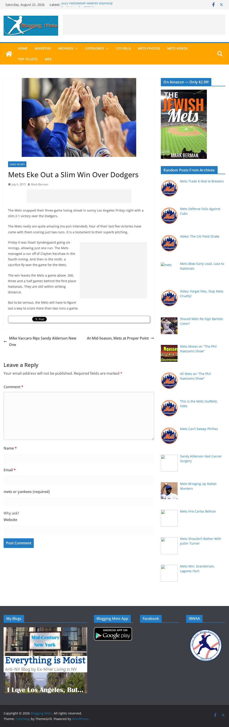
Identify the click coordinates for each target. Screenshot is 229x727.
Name (10, 448)
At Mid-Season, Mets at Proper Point (118, 338)
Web (48, 59)
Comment (13, 386)
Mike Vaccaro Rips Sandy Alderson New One (42, 341)
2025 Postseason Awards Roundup (87, 4)
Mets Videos (177, 48)
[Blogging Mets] (9, 53)
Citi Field (123, 48)
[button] (75, 48)
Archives (65, 48)
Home (23, 48)
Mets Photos (149, 48)
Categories (94, 48)
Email (10, 469)
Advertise (43, 48)
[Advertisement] (144, 25)
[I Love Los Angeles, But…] (45, 675)
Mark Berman (39, 184)
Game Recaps (17, 164)
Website (10, 519)
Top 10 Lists (28, 59)
